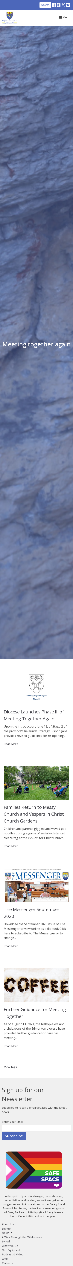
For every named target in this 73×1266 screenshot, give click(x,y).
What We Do (10, 1246)
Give (5, 1258)
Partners (7, 1263)
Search (45, 4)
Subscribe (14, 1135)
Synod (6, 1241)
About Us (8, 1224)
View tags (10, 1067)
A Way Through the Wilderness (22, 1237)
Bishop (6, 1228)
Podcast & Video (12, 1254)
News (5, 1233)
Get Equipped (11, 1250)
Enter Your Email (12, 1121)
